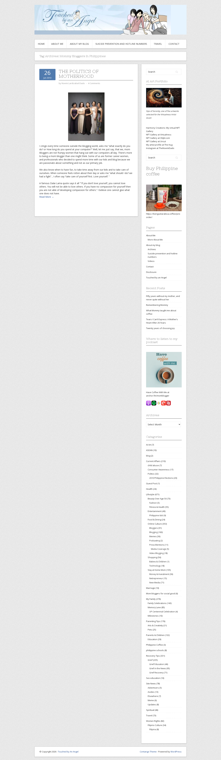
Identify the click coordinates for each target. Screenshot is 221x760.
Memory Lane (154, 607)
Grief (150, 660)
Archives (152, 249)
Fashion (153, 503)
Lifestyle (150, 494)
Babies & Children (157, 561)
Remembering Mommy (157, 305)
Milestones (153, 615)
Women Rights (153, 720)
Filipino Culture (155, 725)
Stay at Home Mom (157, 569)
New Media (154, 582)
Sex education (153, 678)
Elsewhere (153, 696)
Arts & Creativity (155, 625)
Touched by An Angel (68, 751)
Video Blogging (156, 553)
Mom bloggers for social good (160, 593)
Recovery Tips (153, 655)
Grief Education (156, 664)
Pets (150, 629)
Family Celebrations (157, 603)
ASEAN (149, 450)
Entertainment (154, 511)
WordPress (176, 751)
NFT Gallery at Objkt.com (158, 138)
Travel (158, 43)
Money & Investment (159, 574)
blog (148, 455)
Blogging (153, 532)
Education (152, 639)
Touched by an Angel (156, 277)
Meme (151, 700)
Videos (151, 261)
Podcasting (154, 540)
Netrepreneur (156, 578)
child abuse (153, 465)
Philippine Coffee (154, 644)
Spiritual (150, 710)
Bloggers (153, 528)
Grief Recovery (156, 672)
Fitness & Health (157, 507)
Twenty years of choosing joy (160, 328)
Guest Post (151, 483)
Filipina (152, 729)
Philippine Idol (156, 515)
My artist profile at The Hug (159, 144)
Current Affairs (153, 461)
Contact (174, 43)
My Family (151, 599)
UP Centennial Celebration (162, 611)
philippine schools (155, 650)
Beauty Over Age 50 (157, 498)
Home (41, 43)
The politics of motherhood (79, 74)
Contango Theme (148, 751)
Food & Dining (154, 519)
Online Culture (155, 523)
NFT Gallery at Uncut (156, 141)
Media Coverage (158, 549)
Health (149, 488)
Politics (151, 473)
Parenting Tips (153, 621)
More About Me (155, 239)
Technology (154, 565)
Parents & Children (155, 635)
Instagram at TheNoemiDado (160, 148)
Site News (151, 683)
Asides (151, 691)
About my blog (79, 43)
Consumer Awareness (158, 469)
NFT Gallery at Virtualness (158, 134)
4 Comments (94, 83)
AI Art (148, 444)
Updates (152, 704)
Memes (152, 536)
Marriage (150, 588)
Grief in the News (157, 668)
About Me (57, 43)
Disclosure (151, 272)
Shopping (152, 557)
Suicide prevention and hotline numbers (121, 43)
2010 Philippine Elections (161, 478)
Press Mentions (156, 544)
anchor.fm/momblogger (157, 395)
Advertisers (153, 687)
